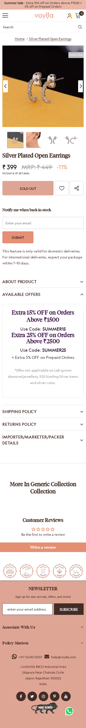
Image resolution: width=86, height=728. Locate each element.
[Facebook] (21, 696)
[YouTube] (66, 696)
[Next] (80, 86)
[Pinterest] (54, 696)
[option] (43, 5)
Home (20, 38)
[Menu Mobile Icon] (5, 15)
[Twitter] (32, 696)
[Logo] (44, 15)
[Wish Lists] (62, 188)
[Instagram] (43, 696)
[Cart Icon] (78, 15)
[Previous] (5, 86)
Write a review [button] (43, 547)
